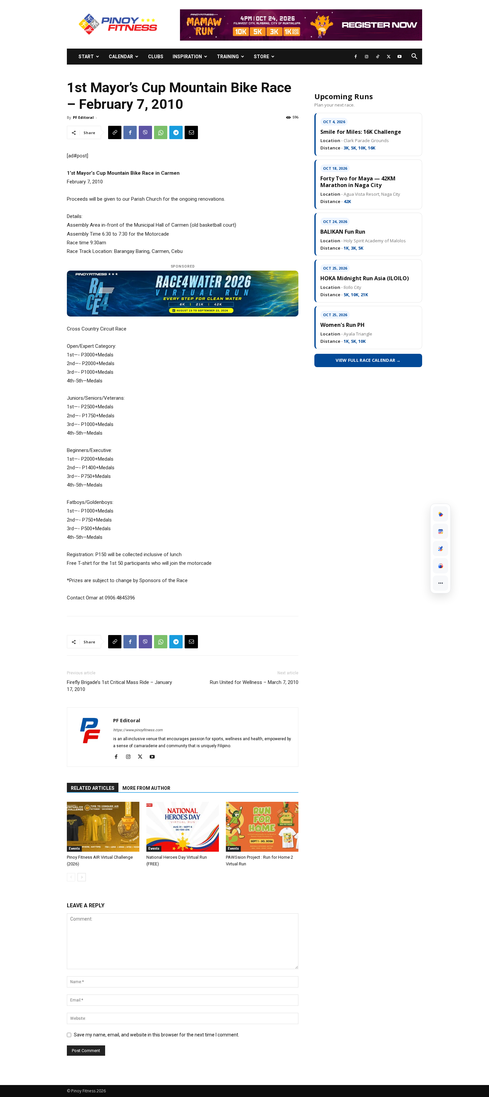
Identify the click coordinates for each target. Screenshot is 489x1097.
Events (74, 848)
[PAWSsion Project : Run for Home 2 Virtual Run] (262, 827)
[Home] (440, 514)
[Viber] (145, 132)
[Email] (191, 132)
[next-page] (82, 877)
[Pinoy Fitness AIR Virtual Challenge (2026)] (103, 827)
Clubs (155, 56)
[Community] (440, 565)
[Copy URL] (114, 132)
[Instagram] (367, 57)
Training (228, 56)
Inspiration (187, 56)
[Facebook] (356, 57)
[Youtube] (400, 57)
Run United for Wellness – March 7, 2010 (254, 682)
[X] (389, 57)
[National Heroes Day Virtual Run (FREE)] (182, 827)
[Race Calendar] (440, 531)
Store (261, 56)
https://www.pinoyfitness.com (138, 730)
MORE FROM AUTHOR (146, 788)
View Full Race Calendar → (368, 360)
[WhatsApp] (160, 132)
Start (86, 56)
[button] (414, 57)
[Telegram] (176, 132)
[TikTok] (378, 57)
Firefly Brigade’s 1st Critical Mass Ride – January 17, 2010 (119, 685)
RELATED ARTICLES (92, 788)
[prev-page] (71, 877)
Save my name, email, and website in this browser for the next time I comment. (156, 1034)
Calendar (121, 56)
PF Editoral (83, 117)
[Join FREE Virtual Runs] (440, 548)
